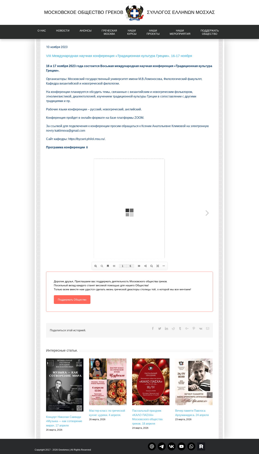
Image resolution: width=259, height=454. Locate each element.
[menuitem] (44, 32)
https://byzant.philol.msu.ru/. (86, 139)
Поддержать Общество (72, 299)
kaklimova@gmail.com (70, 130)
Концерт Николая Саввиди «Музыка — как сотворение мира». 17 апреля (64, 421)
